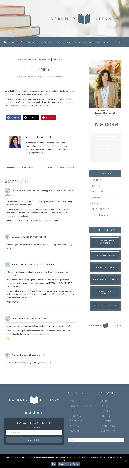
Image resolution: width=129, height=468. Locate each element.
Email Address (34, 427)
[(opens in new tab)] (105, 325)
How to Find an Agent (105, 267)
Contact (118, 43)
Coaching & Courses (75, 43)
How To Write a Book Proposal (105, 292)
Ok (53, 464)
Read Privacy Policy (68, 464)
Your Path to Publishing (105, 147)
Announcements (27, 60)
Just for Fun (44, 60)
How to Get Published (105, 255)
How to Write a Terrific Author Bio (105, 242)
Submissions (31, 43)
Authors (46, 43)
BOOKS (57, 43)
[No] (126, 461)
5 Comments (58, 77)
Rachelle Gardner (26, 77)
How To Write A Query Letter (105, 279)
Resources (94, 43)
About (107, 43)
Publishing (57, 60)
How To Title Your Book (105, 305)
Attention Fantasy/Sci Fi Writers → (61, 167)
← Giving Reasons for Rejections (19, 167)
